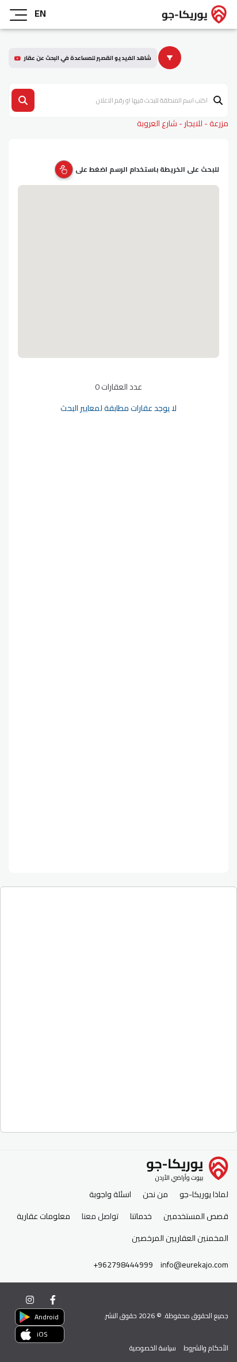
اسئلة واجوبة (110, 1195)
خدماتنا (141, 1216)
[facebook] (53, 1299)
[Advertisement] (118, 1005)
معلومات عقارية (43, 1216)
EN (40, 13)
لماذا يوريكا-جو (203, 1195)
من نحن (155, 1195)
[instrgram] (30, 1299)
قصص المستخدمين (195, 1216)
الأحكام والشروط (206, 1348)
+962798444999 (123, 1265)
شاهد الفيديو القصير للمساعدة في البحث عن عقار (87, 57)
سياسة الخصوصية (152, 1348)
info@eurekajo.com (194, 1265)
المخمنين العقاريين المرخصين (180, 1238)
